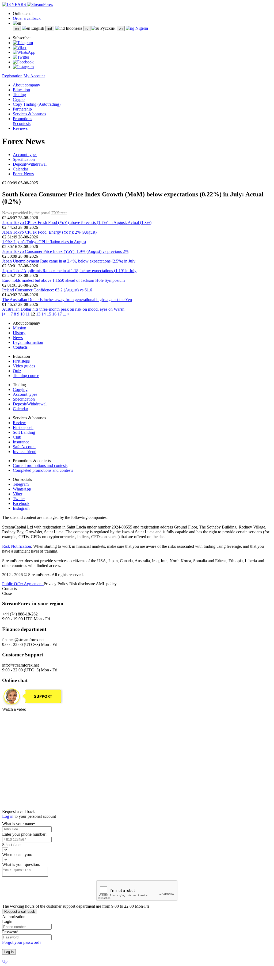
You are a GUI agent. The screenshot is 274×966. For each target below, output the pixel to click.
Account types (25, 154)
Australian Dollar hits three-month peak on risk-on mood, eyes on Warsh (63, 309)
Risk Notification (16, 546)
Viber (17, 494)
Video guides (24, 366)
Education (21, 90)
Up (4, 961)
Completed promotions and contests (43, 470)
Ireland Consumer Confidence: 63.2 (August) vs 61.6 (47, 290)
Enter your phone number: (24, 834)
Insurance (21, 442)
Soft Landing (24, 432)
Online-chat (23, 13)
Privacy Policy (56, 583)
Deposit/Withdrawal (30, 164)
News (18, 337)
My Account (34, 76)
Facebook (21, 503)
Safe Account (24, 446)
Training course (26, 375)
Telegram (21, 484)
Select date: (11, 844)
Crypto (19, 99)
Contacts (20, 347)
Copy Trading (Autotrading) (36, 104)
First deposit (23, 427)
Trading (19, 94)
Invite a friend (24, 451)
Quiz (17, 370)
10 (22, 314)
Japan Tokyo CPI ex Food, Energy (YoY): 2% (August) (49, 232)
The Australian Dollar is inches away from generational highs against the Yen (67, 299)
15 (49, 314)
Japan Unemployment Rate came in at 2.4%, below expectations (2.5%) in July (68, 261)
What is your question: (21, 864)
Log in (7, 816)
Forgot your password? (21, 942)
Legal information (28, 342)
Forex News (23, 174)
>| (68, 314)
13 (38, 314)
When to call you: (17, 854)
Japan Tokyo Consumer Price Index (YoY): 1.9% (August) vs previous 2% (65, 251)
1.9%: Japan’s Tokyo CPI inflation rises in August (44, 241)
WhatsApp (22, 489)
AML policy (106, 583)
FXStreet (59, 213)
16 (54, 314)
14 (43, 314)
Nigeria (141, 28)
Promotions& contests (22, 121)
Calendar (20, 169)
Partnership (22, 109)
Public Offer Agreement (23, 583)
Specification (24, 159)
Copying (20, 389)
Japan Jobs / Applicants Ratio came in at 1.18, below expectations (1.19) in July (69, 270)
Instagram (21, 508)
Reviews (20, 128)
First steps (21, 361)
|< (4, 314)
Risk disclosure (82, 583)
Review (19, 422)
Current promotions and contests (40, 465)
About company (26, 85)
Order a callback (27, 18)
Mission (19, 328)
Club (17, 437)
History (19, 332)
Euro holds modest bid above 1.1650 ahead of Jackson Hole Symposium (63, 280)
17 (60, 314)
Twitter (19, 498)
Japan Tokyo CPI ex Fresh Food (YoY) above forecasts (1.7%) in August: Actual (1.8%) (76, 222)
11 (28, 314)
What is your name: (18, 824)
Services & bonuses (29, 114)
